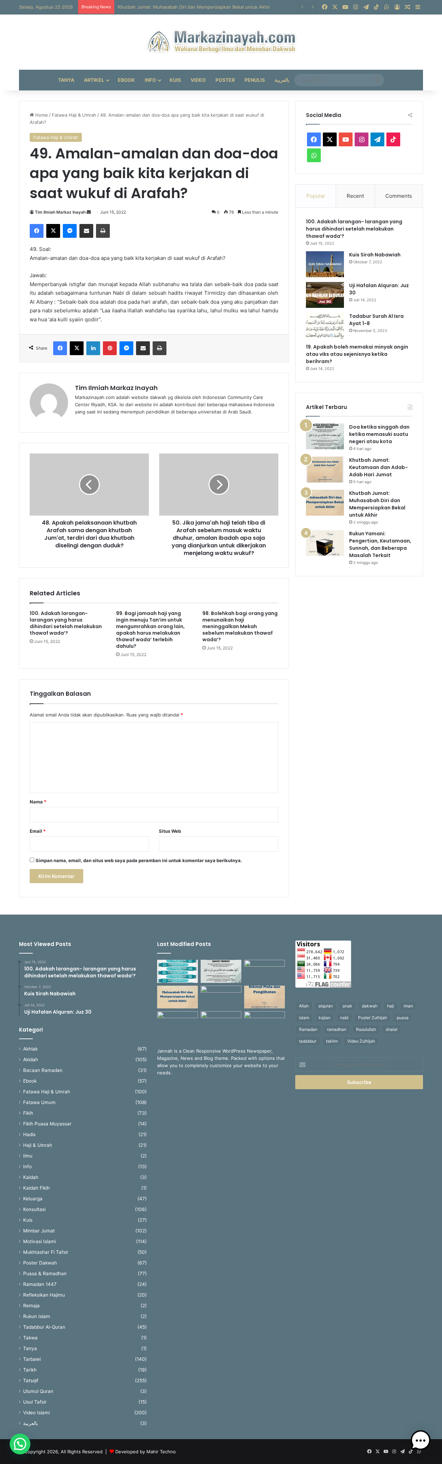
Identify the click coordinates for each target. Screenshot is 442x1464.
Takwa (30, 1337)
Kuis (175, 80)
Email (38, 831)
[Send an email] (89, 212)
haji (390, 1005)
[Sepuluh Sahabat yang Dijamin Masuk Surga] (177, 971)
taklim (332, 1041)
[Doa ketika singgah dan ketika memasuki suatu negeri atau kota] (325, 436)
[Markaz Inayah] (221, 42)
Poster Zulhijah (372, 1017)
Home (41, 115)
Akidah (30, 1059)
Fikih (28, 1113)
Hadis (29, 1134)
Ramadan (308, 1029)
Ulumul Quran (38, 1391)
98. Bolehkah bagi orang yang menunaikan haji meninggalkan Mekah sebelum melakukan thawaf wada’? (240, 626)
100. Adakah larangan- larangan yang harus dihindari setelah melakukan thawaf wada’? (66, 623)
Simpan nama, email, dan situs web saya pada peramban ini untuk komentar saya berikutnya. (139, 860)
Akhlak (30, 1049)
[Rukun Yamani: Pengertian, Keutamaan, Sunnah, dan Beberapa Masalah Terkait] (325, 543)
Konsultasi (34, 1209)
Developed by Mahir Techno (145, 1451)
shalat (391, 1029)
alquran (325, 1005)
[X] (53, 231)
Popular (315, 196)
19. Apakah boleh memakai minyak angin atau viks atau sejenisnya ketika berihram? (357, 354)
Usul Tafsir (35, 1402)
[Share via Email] (86, 231)
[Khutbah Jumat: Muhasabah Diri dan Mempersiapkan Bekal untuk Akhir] (325, 503)
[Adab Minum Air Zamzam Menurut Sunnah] (177, 1022)
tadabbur (307, 1041)
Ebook (126, 80)
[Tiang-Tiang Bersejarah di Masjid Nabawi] (264, 1022)
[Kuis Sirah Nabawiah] (325, 264)
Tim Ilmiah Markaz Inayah (60, 212)
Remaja (31, 1305)
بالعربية (282, 80)
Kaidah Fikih (36, 1188)
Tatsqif (30, 1380)
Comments (398, 196)
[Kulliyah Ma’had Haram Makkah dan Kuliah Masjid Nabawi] (221, 1022)
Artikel (94, 80)
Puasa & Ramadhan (45, 1273)
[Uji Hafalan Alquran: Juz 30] (325, 295)
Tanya (66, 80)
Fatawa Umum (39, 1102)
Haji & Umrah (37, 1145)
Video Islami (36, 1412)
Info (150, 80)
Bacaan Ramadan (43, 1070)
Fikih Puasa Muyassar (47, 1123)
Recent (355, 196)
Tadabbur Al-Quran (44, 1327)
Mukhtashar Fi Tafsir (45, 1252)
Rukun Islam (36, 1316)
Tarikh (30, 1370)
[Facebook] (37, 231)
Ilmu (27, 1156)
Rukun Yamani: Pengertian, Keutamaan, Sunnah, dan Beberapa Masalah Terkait (380, 544)
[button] (20, 1444)
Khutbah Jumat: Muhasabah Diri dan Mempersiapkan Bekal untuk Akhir (377, 504)
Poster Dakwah (40, 1263)
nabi (344, 1017)
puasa (403, 1017)
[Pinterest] (110, 348)
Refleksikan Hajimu (44, 1295)
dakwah (369, 1005)
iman (408, 1005)
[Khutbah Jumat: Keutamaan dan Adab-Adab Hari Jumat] (325, 469)
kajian (324, 1017)
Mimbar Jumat (39, 1230)
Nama (38, 801)
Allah (304, 1005)
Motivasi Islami (39, 1241)
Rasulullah (366, 1029)
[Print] (103, 231)
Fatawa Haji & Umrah (74, 115)
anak (347, 1005)
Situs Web (170, 831)
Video (198, 80)
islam (304, 1017)
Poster (225, 80)
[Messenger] (70, 231)
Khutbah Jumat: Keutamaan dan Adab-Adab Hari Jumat (378, 467)
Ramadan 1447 (40, 1284)
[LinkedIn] (93, 348)
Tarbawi (32, 1359)
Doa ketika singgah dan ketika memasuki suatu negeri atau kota (379, 434)
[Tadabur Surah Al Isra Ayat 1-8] (325, 326)
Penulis (254, 80)
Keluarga (32, 1198)
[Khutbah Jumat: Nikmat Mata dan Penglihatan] (264, 997)
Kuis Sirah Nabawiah (375, 254)
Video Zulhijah (361, 1041)
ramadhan (336, 1029)
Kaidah (30, 1177)
